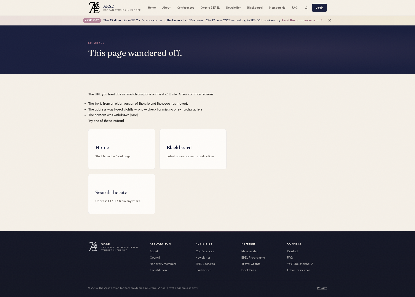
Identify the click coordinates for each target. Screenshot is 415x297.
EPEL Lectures (205, 264)
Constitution (158, 270)
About (166, 7)
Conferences (185, 7)
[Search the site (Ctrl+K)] (306, 7)
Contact (292, 251)
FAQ (294, 7)
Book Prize (248, 270)
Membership (277, 7)
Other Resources (298, 270)
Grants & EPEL (210, 7)
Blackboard (255, 7)
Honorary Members (163, 264)
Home (152, 7)
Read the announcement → (301, 20)
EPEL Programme (253, 257)
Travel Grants (250, 264)
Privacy (322, 287)
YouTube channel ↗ (300, 264)
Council (155, 257)
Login (319, 7)
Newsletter (233, 7)
